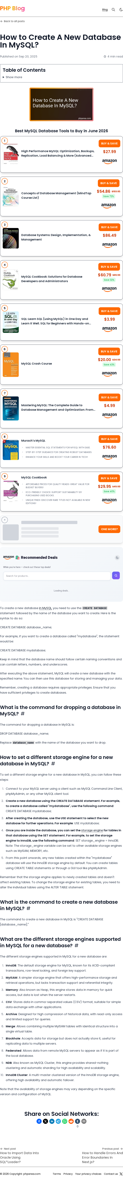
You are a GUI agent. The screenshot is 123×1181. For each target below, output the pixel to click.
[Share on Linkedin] (51, 1121)
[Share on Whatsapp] (64, 1121)
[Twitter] (121, 1174)
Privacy (68, 1174)
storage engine (92, 830)
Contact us (111, 1174)
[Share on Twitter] (45, 1121)
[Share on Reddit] (71, 1121)
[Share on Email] (83, 1121)
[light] (121, 10)
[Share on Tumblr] (77, 1121)
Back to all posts (14, 21)
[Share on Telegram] (58, 1121)
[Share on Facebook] (39, 1121)
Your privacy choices (88, 1174)
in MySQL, (45, 608)
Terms (57, 1174)
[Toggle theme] (117, 557)
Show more (14, 77)
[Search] (113, 10)
